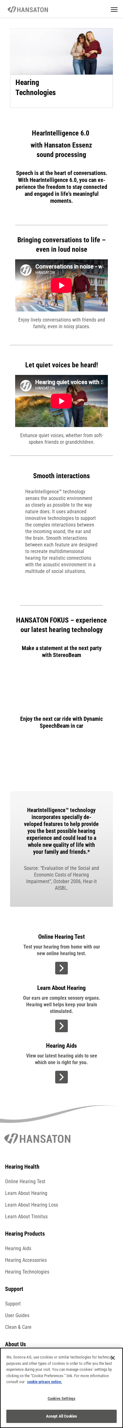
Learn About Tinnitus (26, 1217)
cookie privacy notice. (44, 1381)
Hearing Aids (18, 1248)
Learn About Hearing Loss (31, 1205)
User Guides (17, 1315)
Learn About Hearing (26, 1193)
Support (13, 1304)
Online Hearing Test (25, 1181)
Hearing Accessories (26, 1260)
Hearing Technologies (27, 1272)
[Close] (113, 1358)
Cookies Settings (61, 1398)
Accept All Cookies (61, 1416)
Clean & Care (18, 1327)
